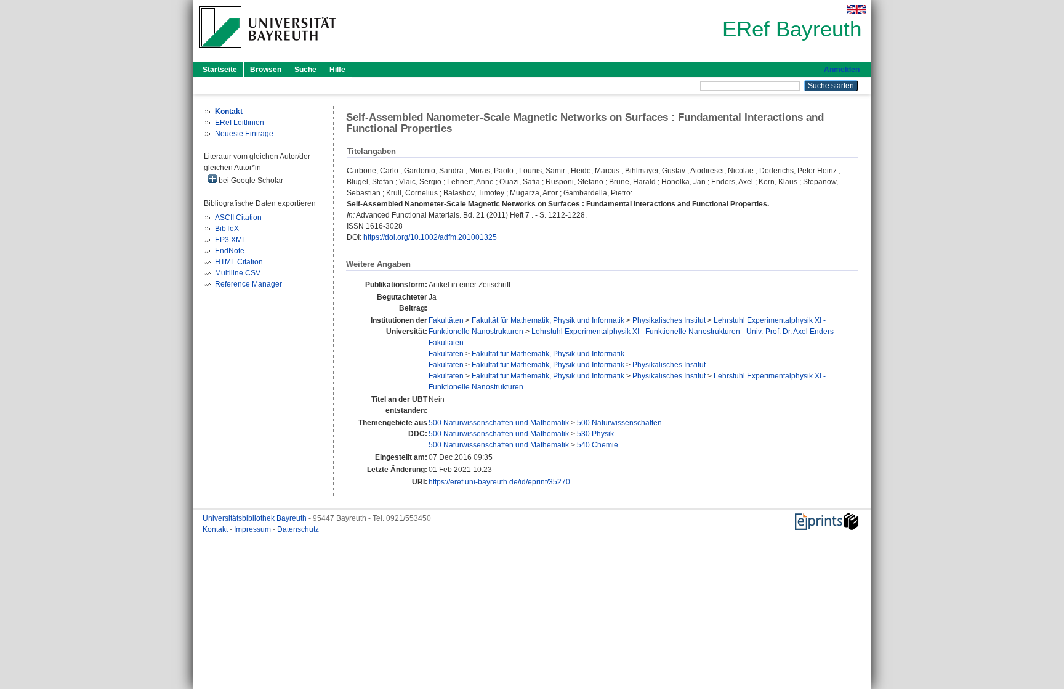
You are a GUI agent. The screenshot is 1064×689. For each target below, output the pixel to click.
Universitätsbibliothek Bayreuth (255, 518)
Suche (305, 69)
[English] (856, 9)
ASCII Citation (238, 217)
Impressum (253, 529)
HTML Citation (239, 262)
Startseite (220, 69)
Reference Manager (248, 284)
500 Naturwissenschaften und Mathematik (499, 422)
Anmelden (842, 69)
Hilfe (337, 69)
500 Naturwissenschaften (619, 422)
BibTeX (227, 228)
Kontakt (216, 529)
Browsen (265, 69)
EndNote (229, 251)
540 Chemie (597, 445)
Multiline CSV (237, 273)
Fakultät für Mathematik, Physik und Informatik (548, 320)
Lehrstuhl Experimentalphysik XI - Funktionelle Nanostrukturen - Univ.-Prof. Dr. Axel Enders (682, 331)
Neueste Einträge (244, 133)
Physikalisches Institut (669, 320)
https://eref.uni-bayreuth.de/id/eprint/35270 (499, 482)
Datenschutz (298, 529)
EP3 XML (230, 239)
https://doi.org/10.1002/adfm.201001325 (430, 237)
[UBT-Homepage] (267, 51)
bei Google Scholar (250, 180)
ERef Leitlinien (239, 122)
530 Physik (595, 434)
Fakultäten (446, 320)
